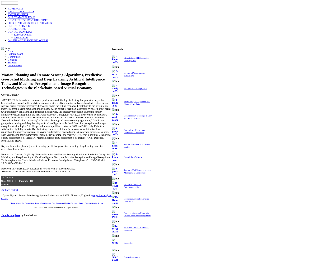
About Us (19, 203)
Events (27, 203)
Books (81, 203)
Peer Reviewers (58, 203)
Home (13, 203)
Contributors (45, 203)
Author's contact (9, 190)
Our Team (35, 203)
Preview (5, 184)
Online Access (97, 203)
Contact (88, 203)
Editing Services (71, 203)
